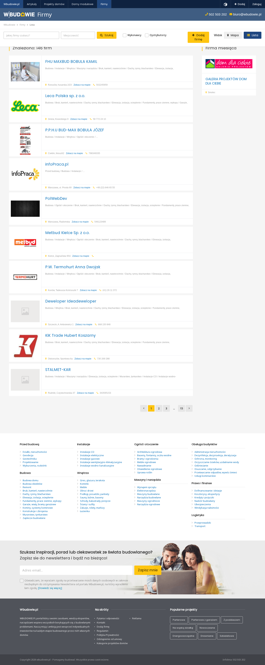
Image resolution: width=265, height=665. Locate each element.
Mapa (235, 35)
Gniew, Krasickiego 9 (67, 119)
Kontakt (101, 622)
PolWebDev (56, 198)
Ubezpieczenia (203, 504)
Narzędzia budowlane (149, 497)
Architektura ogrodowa (149, 451)
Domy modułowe (82, 4)
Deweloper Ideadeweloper (70, 301)
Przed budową (52, 171)
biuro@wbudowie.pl (246, 14)
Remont (27, 487)
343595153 (105, 393)
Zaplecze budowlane (34, 518)
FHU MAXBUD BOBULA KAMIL (71, 61)
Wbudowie (9, 24)
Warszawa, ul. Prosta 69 (69, 187)
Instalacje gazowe (90, 458)
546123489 (100, 222)
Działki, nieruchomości (35, 451)
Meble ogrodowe (146, 462)
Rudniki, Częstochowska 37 (71, 393)
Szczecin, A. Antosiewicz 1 (70, 324)
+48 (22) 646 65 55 (105, 187)
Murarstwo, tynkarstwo (131, 376)
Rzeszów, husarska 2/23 (69, 85)
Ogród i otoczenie (85, 137)
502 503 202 (217, 14)
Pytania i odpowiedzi (108, 618)
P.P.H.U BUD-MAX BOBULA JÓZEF (74, 130)
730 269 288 (103, 358)
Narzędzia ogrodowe (148, 504)
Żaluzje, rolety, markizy (92, 507)
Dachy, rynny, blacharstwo (140, 68)
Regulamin (102, 630)
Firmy (22, 24)
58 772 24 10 (99, 119)
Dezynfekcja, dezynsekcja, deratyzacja (215, 455)
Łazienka (85, 511)
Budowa (49, 68)
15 (181, 408)
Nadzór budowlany (205, 500)
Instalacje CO (150, 376)
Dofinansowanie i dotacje (208, 490)
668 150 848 (104, 324)
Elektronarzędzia (146, 490)
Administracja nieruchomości (210, 451)
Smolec (211, 92)
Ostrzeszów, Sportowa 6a (69, 358)
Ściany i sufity (87, 504)
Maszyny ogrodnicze (148, 500)
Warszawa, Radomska (68, 222)
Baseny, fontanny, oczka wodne (154, 455)
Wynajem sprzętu (146, 487)
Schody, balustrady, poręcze (95, 500)
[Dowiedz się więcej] (50, 588)
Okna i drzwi (86, 490)
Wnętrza (71, 68)
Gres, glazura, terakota (92, 480)
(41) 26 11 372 (110, 290)
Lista (32, 24)
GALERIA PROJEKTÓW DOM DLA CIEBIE (226, 81)
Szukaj (109, 35)
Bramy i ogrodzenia (147, 458)
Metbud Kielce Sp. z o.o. (67, 232)
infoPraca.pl (57, 164)
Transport (200, 526)
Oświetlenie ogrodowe (149, 469)
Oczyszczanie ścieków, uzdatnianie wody (217, 462)
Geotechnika (30, 458)
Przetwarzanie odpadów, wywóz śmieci (216, 472)
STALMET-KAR (58, 369)
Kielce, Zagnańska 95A (68, 256)
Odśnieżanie (201, 465)
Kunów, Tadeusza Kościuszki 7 (72, 290)
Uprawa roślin (144, 472)
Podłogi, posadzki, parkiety (94, 494)
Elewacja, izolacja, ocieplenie (126, 102)
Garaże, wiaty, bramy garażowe (39, 504)
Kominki (84, 483)
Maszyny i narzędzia (87, 68)
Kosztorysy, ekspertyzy (207, 494)
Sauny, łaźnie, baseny (91, 497)
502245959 (102, 85)
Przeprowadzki (203, 522)
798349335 (94, 153)
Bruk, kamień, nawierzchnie (112, 68)
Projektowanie (30, 462)
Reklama (136, 618)
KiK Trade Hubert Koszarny (70, 335)
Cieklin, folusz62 (65, 153)
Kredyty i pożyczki (204, 497)
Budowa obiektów (32, 483)
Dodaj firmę (103, 626)
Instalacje (60, 68)
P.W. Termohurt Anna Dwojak (72, 267)
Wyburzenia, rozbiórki (35, 465)
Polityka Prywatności (108, 635)
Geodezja (28, 455)
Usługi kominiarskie (205, 475)
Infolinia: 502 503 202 (234, 659)
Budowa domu (30, 480)
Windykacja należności (207, 507)
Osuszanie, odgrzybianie (208, 469)
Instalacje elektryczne (92, 455)
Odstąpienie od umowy (109, 639)
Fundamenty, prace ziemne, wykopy (160, 102)
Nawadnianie (144, 465)
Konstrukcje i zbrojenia (35, 511)
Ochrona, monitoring (206, 458)
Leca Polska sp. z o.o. (65, 95)
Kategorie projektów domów (112, 643)
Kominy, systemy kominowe (38, 507)
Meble (83, 487)
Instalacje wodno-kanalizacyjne (97, 465)
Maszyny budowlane (148, 494)
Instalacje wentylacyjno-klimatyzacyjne (101, 462)
